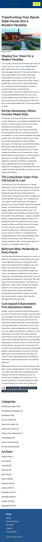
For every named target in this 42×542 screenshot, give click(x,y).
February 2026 (8, 483)
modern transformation (28, 388)
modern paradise (21, 391)
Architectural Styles (11, 406)
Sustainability (8, 438)
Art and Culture (9, 420)
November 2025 (8, 497)
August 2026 (7, 456)
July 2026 (6, 461)
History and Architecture (12, 433)
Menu (36, 4)
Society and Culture (10, 429)
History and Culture (10, 442)
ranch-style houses (18, 66)
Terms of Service (12, 521)
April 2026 (6, 474)
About (8, 518)
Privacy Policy (11, 532)
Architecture (8, 415)
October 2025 (8, 501)
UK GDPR (9, 525)
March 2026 (7, 479)
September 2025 (9, 506)
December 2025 (9, 492)
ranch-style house (13, 388)
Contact (9, 528)
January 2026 (8, 488)
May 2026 (6, 470)
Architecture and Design (12, 411)
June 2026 (6, 465)
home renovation (8, 391)
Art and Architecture (10, 447)
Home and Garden (10, 424)
